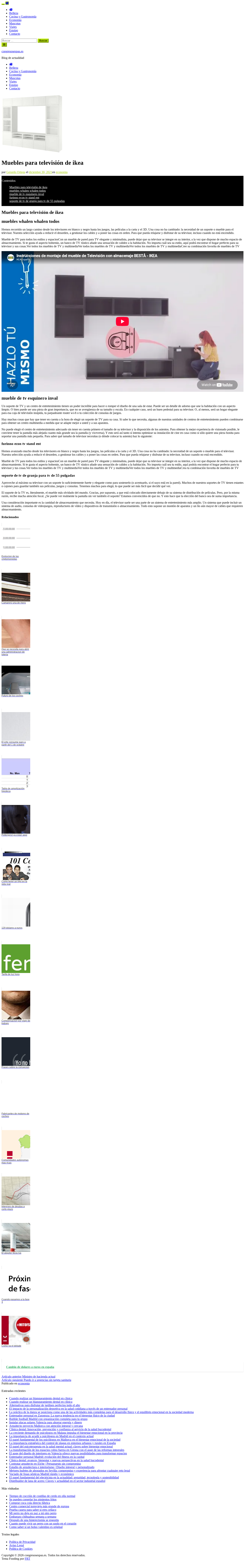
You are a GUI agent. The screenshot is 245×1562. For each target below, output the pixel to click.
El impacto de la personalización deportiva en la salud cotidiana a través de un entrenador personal (68, 1408)
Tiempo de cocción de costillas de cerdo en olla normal (42, 1496)
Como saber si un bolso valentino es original (36, 1527)
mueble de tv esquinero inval (26, 194)
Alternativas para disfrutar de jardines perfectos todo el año (44, 1405)
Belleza (13, 13)
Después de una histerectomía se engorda (34, 1520)
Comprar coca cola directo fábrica (29, 1502)
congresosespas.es (12, 51)
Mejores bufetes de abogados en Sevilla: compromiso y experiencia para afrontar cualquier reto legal (69, 1470)
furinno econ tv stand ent (24, 197)
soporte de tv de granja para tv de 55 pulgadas (37, 201)
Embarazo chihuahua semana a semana (32, 1516)
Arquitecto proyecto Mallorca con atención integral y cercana (46, 1425)
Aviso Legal (16, 1545)
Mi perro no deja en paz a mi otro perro (32, 1513)
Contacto (14, 33)
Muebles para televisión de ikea (28, 187)
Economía (15, 20)
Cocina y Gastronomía (22, 16)
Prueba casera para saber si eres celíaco (32, 1509)
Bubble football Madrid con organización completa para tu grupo (48, 1419)
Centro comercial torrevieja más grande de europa (39, 1506)
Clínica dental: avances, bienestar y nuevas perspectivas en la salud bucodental (56, 1460)
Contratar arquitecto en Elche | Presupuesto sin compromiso (45, 1463)
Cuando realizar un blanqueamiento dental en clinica (40, 1398)
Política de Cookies (21, 1548)
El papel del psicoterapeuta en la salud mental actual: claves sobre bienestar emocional (61, 1446)
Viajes (13, 26)
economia (62, 172)
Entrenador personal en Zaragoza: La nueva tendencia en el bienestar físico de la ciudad (62, 1415)
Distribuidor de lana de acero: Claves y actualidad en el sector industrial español (57, 1480)
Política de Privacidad (22, 1541)
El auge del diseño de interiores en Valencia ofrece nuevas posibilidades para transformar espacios (68, 1453)
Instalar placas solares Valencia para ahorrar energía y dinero (45, 1422)
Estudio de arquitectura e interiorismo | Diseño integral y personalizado (51, 1467)
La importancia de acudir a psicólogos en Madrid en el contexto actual (51, 1436)
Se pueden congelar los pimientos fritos (32, 1499)
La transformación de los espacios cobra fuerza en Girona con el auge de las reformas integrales (66, 1450)
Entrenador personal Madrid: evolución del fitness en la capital (46, 1456)
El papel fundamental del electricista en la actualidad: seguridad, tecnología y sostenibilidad (64, 1477)
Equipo (13, 30)
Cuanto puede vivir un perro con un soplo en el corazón (42, 1523)
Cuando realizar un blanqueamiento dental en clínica (40, 1401)
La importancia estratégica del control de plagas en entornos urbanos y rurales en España (62, 1443)
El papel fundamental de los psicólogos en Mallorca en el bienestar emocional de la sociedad (64, 1439)
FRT (27, 1558)
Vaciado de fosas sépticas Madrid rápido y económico (41, 1474)
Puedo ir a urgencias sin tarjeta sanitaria (36, 1380)
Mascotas (14, 23)
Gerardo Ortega (15, 172)
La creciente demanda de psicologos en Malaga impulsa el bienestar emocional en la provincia (65, 1432)
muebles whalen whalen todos (27, 190)
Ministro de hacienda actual (28, 1376)
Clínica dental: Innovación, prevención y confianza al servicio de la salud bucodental (60, 1429)
